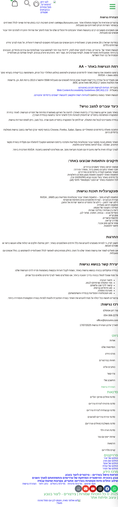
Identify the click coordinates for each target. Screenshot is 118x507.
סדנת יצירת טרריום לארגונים (101, 417)
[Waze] (78, 488)
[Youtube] (92, 488)
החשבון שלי (109, 380)
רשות (78, 95)
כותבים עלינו (109, 367)
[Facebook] (107, 488)
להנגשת (63, 95)
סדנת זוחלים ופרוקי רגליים (102, 397)
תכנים (91, 87)
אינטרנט (38, 95)
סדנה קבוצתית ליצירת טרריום (101, 410)
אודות (112, 340)
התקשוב (72, 95)
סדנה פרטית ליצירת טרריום (102, 403)
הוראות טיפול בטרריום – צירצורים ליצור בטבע (91, 474)
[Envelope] (85, 488)
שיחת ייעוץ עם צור (106, 437)
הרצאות (111, 443)
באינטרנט (83, 87)
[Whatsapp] (114, 488)
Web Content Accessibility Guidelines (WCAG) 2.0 (82, 90)
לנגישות (98, 87)
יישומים (55, 95)
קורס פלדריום (108, 450)
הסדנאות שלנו (108, 347)
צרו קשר (111, 373)
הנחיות (106, 87)
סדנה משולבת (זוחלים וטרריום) (100, 423)
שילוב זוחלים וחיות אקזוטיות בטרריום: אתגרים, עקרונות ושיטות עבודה (77, 480)
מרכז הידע (110, 354)
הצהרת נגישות (108, 387)
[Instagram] (100, 488)
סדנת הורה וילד (107, 430)
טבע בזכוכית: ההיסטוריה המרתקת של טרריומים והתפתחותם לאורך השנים (75, 477)
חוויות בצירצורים (107, 360)
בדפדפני (47, 95)
